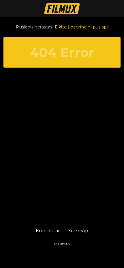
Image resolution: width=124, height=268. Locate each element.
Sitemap (78, 230)
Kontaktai (47, 230)
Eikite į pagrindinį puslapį (81, 27)
